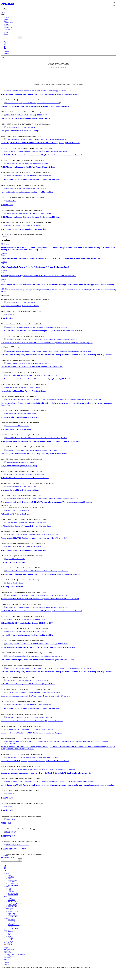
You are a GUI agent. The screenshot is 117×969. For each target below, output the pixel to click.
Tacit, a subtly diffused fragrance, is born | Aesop (19, 466)
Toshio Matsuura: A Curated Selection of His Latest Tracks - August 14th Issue (30, 217)
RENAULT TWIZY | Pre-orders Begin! (15, 514)
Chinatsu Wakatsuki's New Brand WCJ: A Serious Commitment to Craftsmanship (32, 367)
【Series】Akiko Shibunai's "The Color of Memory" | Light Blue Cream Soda (30, 180)
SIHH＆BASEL (13, 915)
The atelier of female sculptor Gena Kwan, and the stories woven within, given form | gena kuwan (37, 660)
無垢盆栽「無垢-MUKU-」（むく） (14, 849)
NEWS (10, 878)
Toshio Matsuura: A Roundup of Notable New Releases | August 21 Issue (28, 167)
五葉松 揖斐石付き (8, 836)
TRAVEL (11, 931)
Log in (6, 34)
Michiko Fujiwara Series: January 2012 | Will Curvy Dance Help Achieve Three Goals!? (34, 453)
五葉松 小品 (6, 823)
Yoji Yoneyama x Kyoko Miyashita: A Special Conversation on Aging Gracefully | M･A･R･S (35, 379)
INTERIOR (11, 921)
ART (9, 936)
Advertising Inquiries (10, 956)
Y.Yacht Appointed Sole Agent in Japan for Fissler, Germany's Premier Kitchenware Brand (35, 761)
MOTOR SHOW (13, 901)
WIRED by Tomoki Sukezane (12, 587)
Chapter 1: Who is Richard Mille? (13, 562)
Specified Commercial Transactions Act (15, 954)
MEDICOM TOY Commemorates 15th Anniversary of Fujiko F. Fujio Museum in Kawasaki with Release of (41, 155)
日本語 (6, 51)
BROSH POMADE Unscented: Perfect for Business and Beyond (25, 478)
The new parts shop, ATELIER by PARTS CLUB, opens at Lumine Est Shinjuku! (31, 733)
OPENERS (8, 3)
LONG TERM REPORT (15, 903)
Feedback (7, 957)
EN (6, 11)
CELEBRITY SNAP (14, 883)
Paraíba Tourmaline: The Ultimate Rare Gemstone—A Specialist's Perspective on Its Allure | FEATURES (40, 599)
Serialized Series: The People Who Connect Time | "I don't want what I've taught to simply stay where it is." (41, 94)
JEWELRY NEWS (13, 911)
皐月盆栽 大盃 (7, 810)
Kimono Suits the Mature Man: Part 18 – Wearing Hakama (23, 391)
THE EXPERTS (13, 893)
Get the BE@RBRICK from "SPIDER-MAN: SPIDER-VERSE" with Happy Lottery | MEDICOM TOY (40, 143)
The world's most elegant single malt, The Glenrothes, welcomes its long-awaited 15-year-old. (35, 106)
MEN (9, 875)
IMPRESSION (12, 905)
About (6, 32)
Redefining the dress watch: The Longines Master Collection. (23, 229)
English (6, 53)
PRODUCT (11, 923)
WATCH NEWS (13, 910)
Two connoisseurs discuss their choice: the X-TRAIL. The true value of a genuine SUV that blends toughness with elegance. (47, 343)
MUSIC (10, 938)
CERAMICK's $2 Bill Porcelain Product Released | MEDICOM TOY (27, 119)
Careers (6, 959)
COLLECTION (12, 880)
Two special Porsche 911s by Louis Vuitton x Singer (20, 131)
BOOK (10, 939)
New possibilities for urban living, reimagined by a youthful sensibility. (27, 192)
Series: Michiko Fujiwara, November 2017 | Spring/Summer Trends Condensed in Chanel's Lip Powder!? (40, 441)
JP (3, 11)
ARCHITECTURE (13, 925)
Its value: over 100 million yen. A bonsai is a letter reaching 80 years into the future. (32, 721)
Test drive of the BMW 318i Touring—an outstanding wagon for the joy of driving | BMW (34, 538)
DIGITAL (11, 926)
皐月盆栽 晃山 (7, 205)
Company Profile (9, 949)
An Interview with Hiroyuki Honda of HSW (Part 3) (20, 417)
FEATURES (11, 882)
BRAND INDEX (13, 885)
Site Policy (7, 951)
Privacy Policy (8, 952)
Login (114, 5)
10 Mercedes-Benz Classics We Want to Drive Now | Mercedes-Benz (26, 526)
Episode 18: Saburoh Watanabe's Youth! (16, 429)
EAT (9, 933)
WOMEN (11, 877)
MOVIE (10, 935)
